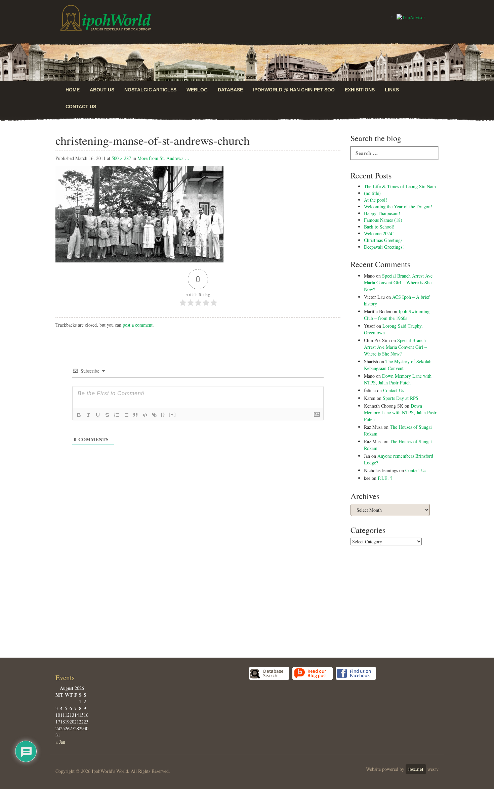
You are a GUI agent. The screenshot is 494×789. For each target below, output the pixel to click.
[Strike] (107, 415)
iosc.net (415, 694)
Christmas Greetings (383, 240)
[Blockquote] (135, 415)
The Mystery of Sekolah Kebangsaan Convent (397, 364)
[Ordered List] (116, 415)
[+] (172, 414)
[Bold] (79, 415)
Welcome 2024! (379, 233)
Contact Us (81, 106)
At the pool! (375, 200)
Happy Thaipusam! (382, 213)
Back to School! (379, 226)
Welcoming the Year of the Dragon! (398, 206)
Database (230, 89)
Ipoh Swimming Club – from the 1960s (396, 314)
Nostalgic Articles (150, 89)
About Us (102, 89)
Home (73, 89)
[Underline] (97, 415)
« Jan (60, 667)
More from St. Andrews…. (163, 158)
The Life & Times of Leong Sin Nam (400, 186)
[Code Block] (145, 415)
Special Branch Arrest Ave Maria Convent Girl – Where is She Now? (398, 282)
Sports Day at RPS (400, 398)
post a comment (138, 325)
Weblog (197, 89)
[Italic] (88, 415)
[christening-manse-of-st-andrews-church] (139, 213)
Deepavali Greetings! (384, 247)
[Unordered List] (126, 415)
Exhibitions (360, 89)
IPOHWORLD (105, 18)
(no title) (372, 193)
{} (163, 414)
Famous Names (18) (383, 220)
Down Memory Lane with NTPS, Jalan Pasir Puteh (397, 379)
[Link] (154, 415)
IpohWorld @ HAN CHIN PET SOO (294, 89)
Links (392, 89)
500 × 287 (121, 158)
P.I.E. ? (385, 478)
